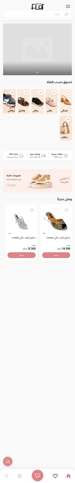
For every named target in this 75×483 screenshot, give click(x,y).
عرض (56, 255)
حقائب (64, 137)
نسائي (64, 110)
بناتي (49, 110)
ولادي (22, 110)
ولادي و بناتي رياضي (11, 107)
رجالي (35, 110)
